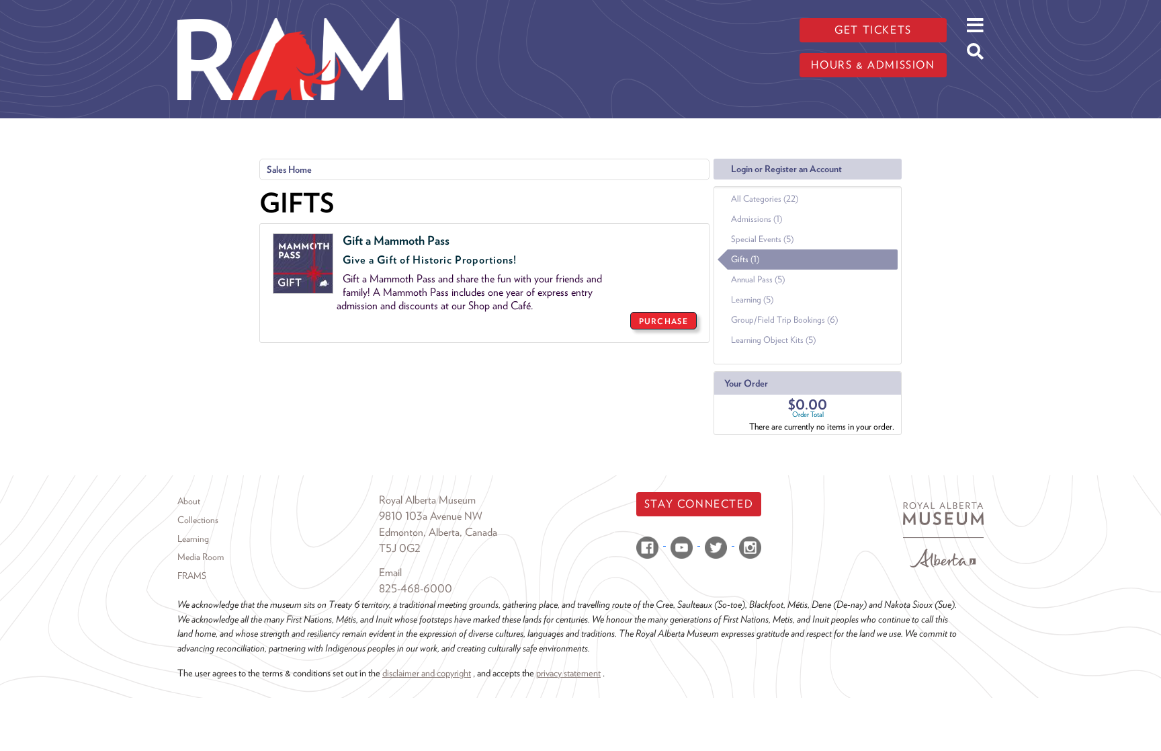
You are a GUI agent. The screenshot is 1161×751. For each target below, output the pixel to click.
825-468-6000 (415, 588)
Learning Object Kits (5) (773, 340)
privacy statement (568, 672)
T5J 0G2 (400, 548)
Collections (197, 519)
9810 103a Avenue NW (430, 516)
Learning (193, 538)
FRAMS (191, 575)
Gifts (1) (745, 259)
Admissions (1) (756, 219)
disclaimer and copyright (426, 672)
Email (390, 572)
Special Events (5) (762, 239)
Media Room (200, 556)
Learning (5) (752, 299)
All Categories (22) (764, 199)
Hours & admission (873, 64)
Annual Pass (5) (758, 279)
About (188, 501)
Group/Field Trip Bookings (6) (784, 320)
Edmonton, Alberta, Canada (438, 532)
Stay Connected (698, 504)
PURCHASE (663, 321)
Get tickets (873, 30)
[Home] (289, 10)
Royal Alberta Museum (427, 499)
